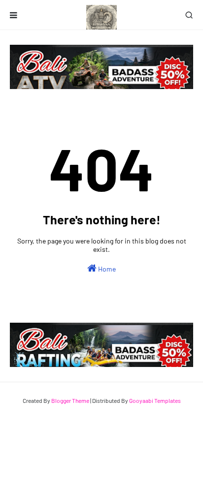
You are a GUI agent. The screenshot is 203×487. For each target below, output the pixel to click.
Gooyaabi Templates (155, 400)
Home (106, 269)
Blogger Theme (70, 400)
